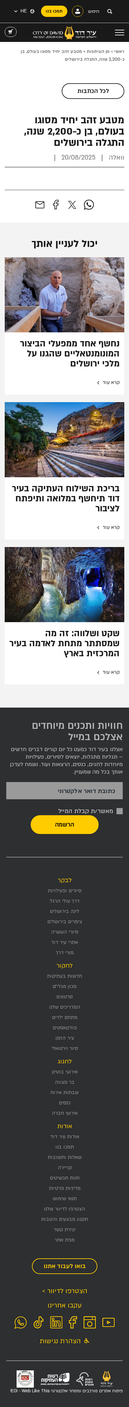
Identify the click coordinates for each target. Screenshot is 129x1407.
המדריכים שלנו (64, 1007)
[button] (20, 11)
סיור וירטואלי (64, 1048)
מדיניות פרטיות (64, 1188)
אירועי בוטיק (65, 1071)
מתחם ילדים (64, 1017)
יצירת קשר (65, 1229)
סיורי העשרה (64, 932)
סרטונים (64, 996)
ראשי (119, 51)
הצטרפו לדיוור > (64, 1291)
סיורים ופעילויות (64, 890)
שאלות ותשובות (65, 1157)
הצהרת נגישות (61, 1341)
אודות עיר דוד (64, 1136)
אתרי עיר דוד (64, 942)
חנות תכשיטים (65, 1177)
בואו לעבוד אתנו (65, 1266)
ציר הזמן (64, 1038)
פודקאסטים (65, 1027)
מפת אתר (64, 1239)
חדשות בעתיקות (64, 976)
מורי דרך (65, 952)
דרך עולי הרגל (65, 901)
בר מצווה (65, 1082)
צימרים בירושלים (64, 921)
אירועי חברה (65, 1113)
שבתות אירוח (64, 1092)
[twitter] (72, 205)
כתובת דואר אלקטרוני (86, 791)
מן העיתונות (98, 51)
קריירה (65, 1167)
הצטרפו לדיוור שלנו (64, 1208)
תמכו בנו (64, 1147)
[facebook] (55, 205)
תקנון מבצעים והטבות (64, 1219)
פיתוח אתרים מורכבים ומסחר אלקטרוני (66, 1391)
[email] (39, 205)
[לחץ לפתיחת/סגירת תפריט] (119, 32)
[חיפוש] (109, 11)
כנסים (64, 1102)
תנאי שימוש (65, 1198)
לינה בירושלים (64, 911)
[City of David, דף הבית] (64, 32)
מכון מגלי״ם (64, 986)
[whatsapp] (89, 205)
